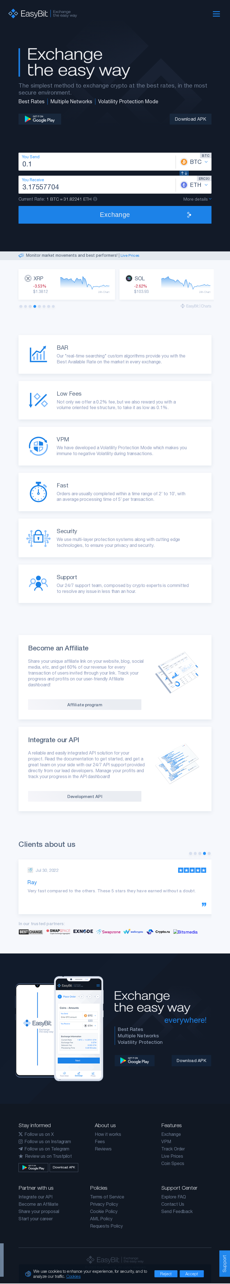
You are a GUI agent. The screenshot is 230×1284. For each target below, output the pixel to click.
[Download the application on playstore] (40, 119)
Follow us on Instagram (47, 1141)
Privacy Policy (104, 1204)
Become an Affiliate (38, 1204)
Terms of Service (107, 1196)
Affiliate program (84, 704)
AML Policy (101, 1218)
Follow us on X (39, 1134)
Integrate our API (35, 1196)
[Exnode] (83, 931)
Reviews (103, 1148)
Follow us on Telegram (46, 1148)
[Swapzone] (108, 931)
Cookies (73, 1276)
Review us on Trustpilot (48, 1156)
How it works (108, 1134)
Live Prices (130, 255)
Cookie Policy (104, 1211)
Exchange (171, 1134)
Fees (100, 1141)
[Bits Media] (185, 931)
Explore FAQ (173, 1196)
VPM (166, 1141)
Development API (84, 796)
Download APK (190, 118)
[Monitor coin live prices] (195, 306)
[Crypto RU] (158, 931)
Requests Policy (106, 1225)
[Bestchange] (31, 931)
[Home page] (39, 13)
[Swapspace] (58, 931)
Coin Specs (173, 1163)
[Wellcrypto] (133, 931)
